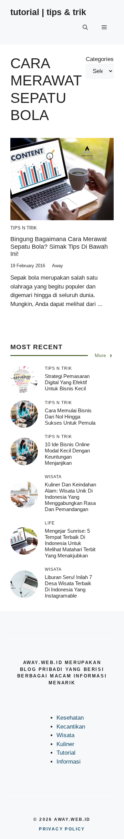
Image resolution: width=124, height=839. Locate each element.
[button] (85, 27)
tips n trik (23, 228)
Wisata (65, 735)
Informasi (68, 761)
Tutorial (65, 752)
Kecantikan (70, 726)
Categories (100, 59)
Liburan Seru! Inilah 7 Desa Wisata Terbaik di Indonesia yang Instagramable (68, 586)
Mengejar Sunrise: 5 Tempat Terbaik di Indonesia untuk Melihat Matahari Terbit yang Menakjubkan (70, 543)
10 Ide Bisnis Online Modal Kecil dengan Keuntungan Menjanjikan (67, 453)
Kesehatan (70, 717)
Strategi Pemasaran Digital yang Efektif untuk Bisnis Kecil (67, 382)
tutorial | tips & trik (48, 12)
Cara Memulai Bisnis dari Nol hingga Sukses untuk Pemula (70, 416)
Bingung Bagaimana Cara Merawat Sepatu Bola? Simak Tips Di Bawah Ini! (59, 246)
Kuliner (65, 744)
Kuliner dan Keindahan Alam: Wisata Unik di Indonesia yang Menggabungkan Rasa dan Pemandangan (70, 497)
